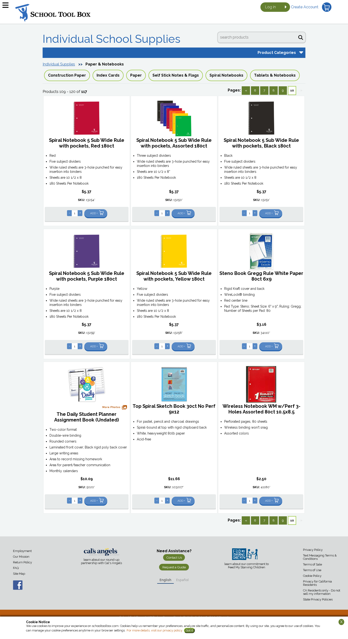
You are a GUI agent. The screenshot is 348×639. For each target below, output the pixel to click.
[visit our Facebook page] (13, 587)
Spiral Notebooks (226, 75)
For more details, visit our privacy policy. (155, 630)
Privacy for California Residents (317, 583)
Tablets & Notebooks (275, 75)
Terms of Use (312, 570)
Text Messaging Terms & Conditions (320, 557)
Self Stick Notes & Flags (175, 75)
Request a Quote (174, 567)
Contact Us (174, 557)
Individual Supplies (59, 64)
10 (292, 90)
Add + (94, 213)
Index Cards (108, 75)
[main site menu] (7, 7)
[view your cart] (326, 7)
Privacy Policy (313, 550)
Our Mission (21, 556)
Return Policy (22, 562)
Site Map (19, 573)
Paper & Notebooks (104, 64)
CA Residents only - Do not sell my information (321, 592)
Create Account (304, 7)
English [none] (165, 580)
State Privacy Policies (318, 599)
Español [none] (182, 580)
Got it (189, 630)
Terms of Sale (312, 564)
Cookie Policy (312, 576)
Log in (270, 7)
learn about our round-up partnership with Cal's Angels (101, 561)
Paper (136, 75)
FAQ (16, 568)
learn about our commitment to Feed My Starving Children (246, 565)
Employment (22, 551)
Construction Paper (67, 75)
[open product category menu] (300, 52)
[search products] (300, 37)
